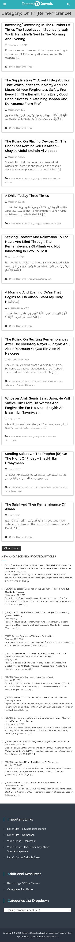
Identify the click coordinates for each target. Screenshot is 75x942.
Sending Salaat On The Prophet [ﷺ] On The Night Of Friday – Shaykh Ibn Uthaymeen (36, 458)
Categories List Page (20, 889)
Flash (69, 933)
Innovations (40, 278)
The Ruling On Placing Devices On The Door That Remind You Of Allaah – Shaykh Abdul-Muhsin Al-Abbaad (35, 146)
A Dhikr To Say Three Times (27, 196)
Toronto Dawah (30, 933)
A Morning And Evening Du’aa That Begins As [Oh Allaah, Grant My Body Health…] (34, 297)
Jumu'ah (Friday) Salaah (46, 487)
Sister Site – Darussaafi (21, 834)
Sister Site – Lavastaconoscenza (26, 828)
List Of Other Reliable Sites (23, 857)
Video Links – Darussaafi (21, 841)
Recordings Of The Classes (23, 883)
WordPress (52, 936)
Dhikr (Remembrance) (21, 66)
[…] (28, 580)
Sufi (49, 278)
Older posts (11, 548)
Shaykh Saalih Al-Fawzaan (48, 223)
